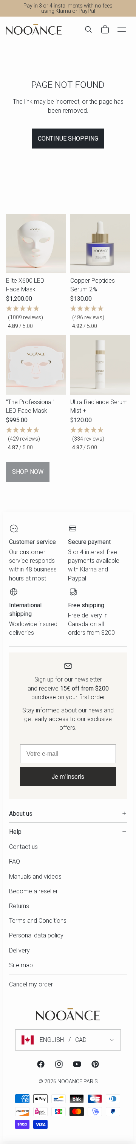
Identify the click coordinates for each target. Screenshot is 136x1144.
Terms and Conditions (37, 920)
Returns (19, 906)
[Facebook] (40, 1064)
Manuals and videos (35, 876)
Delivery (19, 950)
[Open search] (88, 29)
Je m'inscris (68, 776)
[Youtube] (77, 1064)
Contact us (23, 846)
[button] (36, 317)
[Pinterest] (95, 1064)
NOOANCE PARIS (77, 1081)
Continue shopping (68, 138)
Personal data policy (36, 935)
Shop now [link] (27, 471)
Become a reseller (33, 891)
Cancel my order (31, 984)
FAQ (14, 861)
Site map (21, 965)
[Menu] (121, 29)
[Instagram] (58, 1064)
